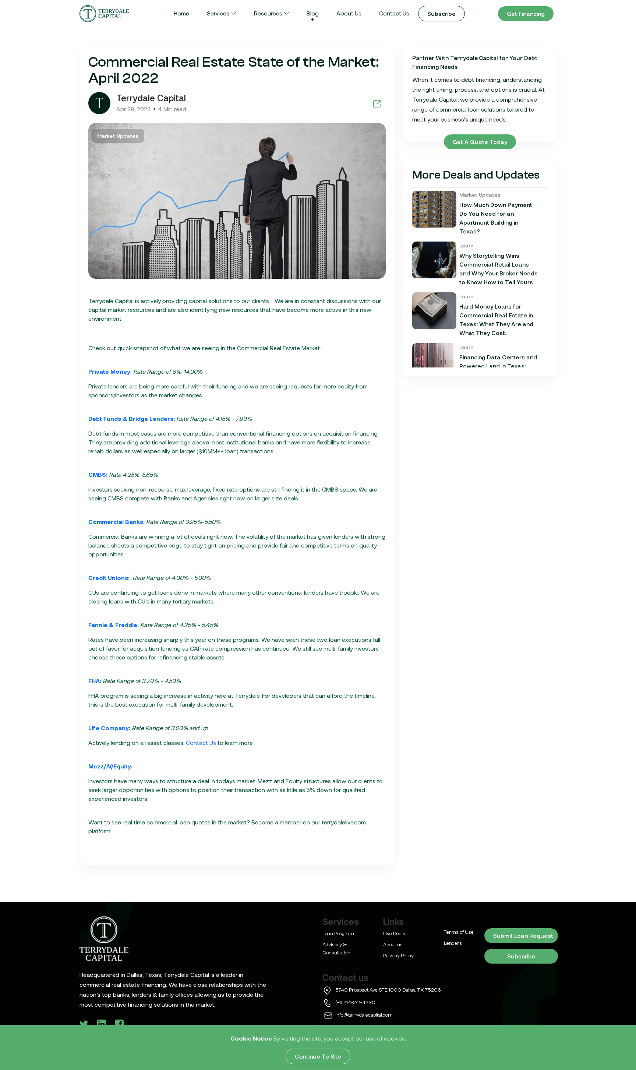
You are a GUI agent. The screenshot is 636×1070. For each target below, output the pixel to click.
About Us (348, 13)
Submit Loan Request (523, 935)
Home (181, 13)
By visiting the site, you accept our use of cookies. (339, 1038)
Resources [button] (268, 13)
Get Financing (526, 13)
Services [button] (218, 13)
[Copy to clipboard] (377, 103)
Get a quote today (480, 141)
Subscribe (441, 13)
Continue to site (318, 1056)
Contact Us (394, 13)
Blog (313, 13)
